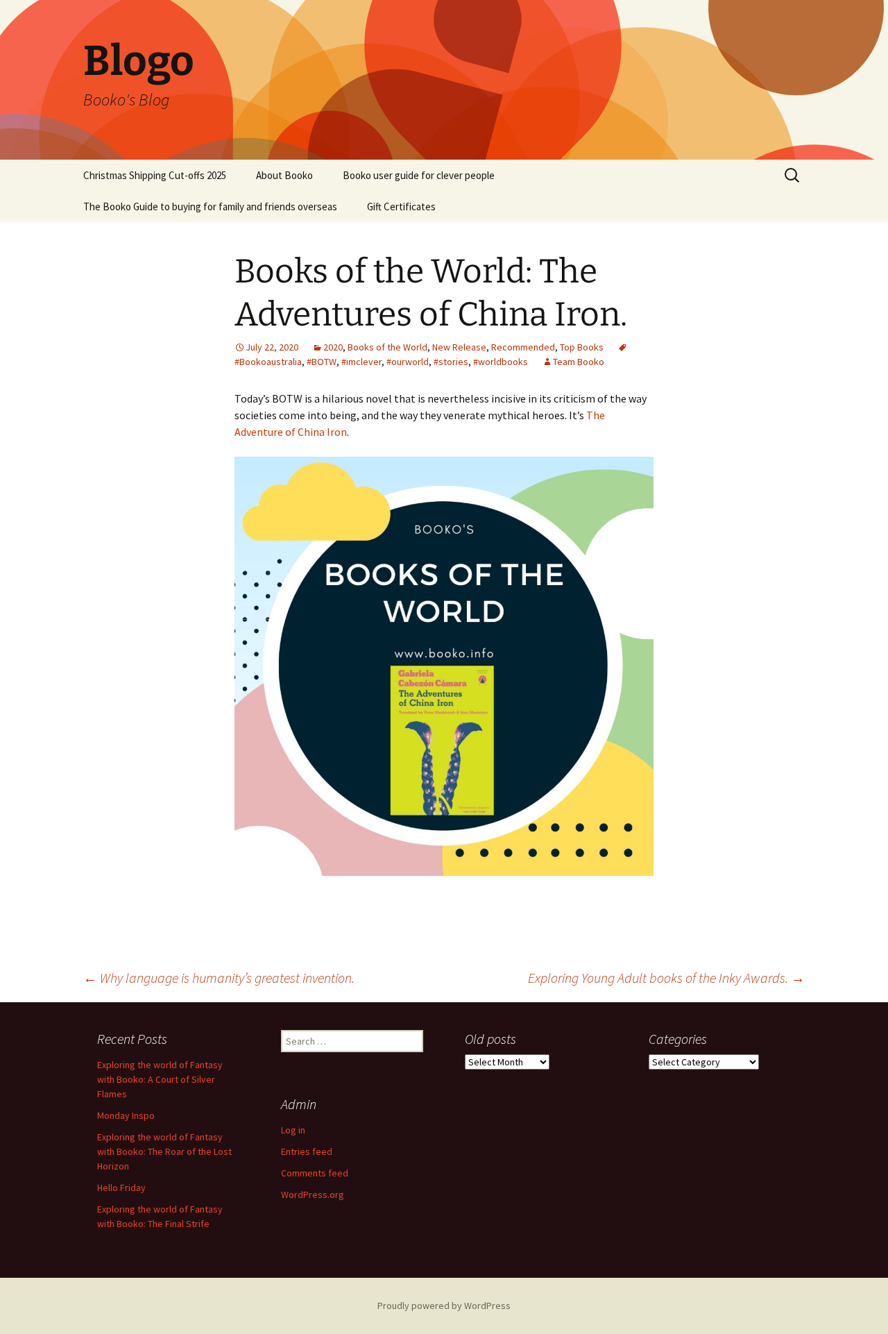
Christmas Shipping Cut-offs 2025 (154, 175)
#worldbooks (500, 361)
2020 (333, 347)
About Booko (284, 175)
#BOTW (321, 361)
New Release (459, 347)
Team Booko (578, 361)
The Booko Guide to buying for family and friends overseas (210, 206)
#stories (451, 361)
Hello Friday (121, 1187)
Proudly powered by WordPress (444, 1305)
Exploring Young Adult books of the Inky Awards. (666, 977)
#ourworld (407, 361)
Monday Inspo (126, 1115)
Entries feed (306, 1151)
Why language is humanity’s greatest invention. (219, 977)
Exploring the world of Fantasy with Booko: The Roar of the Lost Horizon (164, 1151)
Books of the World (387, 347)
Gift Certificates (401, 206)
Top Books (582, 347)
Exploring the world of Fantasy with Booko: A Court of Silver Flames (160, 1079)
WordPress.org (312, 1194)
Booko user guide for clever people (419, 175)
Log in (293, 1130)
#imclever (361, 361)
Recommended (523, 347)
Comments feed (314, 1173)
